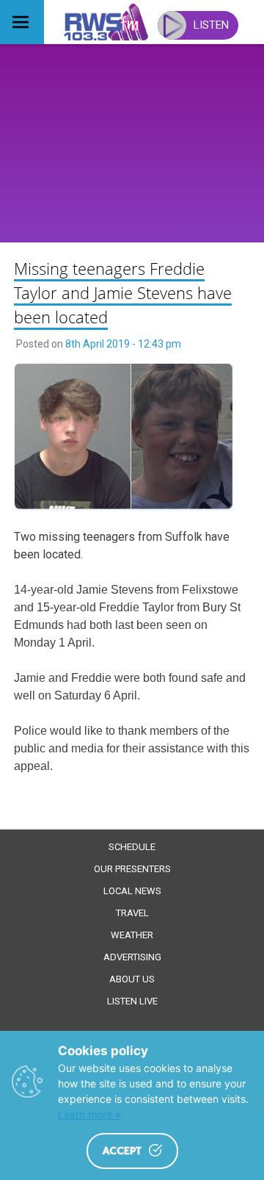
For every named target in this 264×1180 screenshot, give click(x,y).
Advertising (132, 957)
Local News (132, 890)
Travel (132, 912)
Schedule (132, 846)
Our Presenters (132, 868)
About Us (132, 979)
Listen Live (132, 1001)
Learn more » (89, 1114)
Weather (132, 934)
